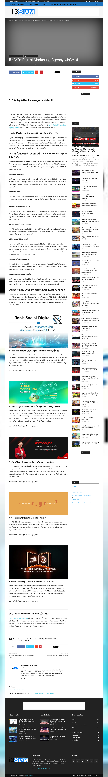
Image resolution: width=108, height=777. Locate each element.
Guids (38, 1)
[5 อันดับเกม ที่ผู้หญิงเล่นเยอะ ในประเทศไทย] (76, 387)
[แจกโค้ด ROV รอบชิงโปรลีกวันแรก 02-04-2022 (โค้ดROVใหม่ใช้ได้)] (76, 378)
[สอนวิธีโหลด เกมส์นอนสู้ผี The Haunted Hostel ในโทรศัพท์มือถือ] (76, 370)
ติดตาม (96, 80)
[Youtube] (98, 1)
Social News (75, 735)
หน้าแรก (11, 20)
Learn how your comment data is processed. (42, 693)
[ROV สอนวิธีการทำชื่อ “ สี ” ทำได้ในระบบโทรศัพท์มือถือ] (76, 214)
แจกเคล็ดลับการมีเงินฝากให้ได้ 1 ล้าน (57, 655)
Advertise (43, 1)
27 (98, 155)
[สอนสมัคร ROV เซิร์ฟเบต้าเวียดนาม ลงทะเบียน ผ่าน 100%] (76, 173)
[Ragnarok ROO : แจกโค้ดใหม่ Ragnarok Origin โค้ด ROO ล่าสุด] (76, 222)
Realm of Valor (76, 737)
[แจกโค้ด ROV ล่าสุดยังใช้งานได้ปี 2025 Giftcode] (76, 263)
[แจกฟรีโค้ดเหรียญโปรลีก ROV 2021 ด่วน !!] (76, 181)
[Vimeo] (92, 1)
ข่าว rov (74, 730)
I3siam (73, 727)
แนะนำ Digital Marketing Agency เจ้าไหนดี (19, 640)
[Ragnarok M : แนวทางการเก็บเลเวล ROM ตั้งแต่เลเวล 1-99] (76, 255)
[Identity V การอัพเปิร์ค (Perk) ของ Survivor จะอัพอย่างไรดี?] (76, 280)
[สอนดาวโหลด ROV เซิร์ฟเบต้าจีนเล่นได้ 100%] (76, 238)
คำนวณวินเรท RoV (77, 492)
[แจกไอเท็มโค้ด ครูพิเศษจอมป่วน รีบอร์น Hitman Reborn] (76, 428)
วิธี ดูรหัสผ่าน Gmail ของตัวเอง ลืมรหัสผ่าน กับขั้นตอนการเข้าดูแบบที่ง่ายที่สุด (90, 336)
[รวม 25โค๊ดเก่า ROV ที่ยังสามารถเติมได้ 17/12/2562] (76, 288)
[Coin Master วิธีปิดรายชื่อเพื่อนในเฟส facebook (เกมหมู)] (76, 313)
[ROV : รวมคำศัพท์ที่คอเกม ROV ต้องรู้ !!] (76, 296)
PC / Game (63, 4)
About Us (73, 4)
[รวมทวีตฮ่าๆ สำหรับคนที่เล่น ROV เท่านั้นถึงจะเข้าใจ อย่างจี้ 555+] (76, 444)
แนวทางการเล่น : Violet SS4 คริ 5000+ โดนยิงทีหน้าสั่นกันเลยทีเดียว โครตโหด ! (90, 345)
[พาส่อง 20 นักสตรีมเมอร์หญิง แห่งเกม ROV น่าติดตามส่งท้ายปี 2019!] (76, 321)
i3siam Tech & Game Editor (17, 64)
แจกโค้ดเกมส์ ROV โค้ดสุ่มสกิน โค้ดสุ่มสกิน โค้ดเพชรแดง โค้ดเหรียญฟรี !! (83, 151)
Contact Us (90, 775)
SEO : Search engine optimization (22, 20)
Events (33, 1)
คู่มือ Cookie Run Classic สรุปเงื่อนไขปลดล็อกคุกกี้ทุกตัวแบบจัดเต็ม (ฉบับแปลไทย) (27, 721)
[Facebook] (84, 1)
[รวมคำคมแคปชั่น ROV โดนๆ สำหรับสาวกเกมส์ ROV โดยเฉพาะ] (76, 247)
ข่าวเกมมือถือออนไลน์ (33, 4)
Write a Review (82, 775)
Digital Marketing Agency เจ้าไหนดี (39, 20)
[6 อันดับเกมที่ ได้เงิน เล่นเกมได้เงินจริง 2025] (76, 189)
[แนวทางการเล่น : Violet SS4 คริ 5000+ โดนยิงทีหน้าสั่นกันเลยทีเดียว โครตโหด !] (76, 345)
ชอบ (97, 76)
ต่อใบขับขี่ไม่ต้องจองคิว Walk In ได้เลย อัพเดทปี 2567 (22, 656)
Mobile (45, 4)
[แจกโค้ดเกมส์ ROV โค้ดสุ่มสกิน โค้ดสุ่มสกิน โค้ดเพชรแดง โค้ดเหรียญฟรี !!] (85, 137)
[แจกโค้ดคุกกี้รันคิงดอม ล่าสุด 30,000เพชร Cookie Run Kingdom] (76, 197)
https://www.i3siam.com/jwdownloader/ (82, 502)
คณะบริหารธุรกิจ (29, 775)
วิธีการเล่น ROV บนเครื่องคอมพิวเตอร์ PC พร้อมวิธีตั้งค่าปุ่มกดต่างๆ (90, 403)
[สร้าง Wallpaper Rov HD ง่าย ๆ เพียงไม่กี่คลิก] (76, 362)
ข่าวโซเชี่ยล (75, 740)
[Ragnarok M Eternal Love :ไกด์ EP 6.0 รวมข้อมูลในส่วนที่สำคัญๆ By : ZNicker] (76, 304)
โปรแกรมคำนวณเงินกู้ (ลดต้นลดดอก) (81, 495)
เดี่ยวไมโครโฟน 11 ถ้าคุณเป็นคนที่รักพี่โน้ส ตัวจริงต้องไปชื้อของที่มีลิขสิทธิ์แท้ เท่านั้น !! (90, 229)
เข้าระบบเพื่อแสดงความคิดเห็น (17, 689)
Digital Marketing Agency (19, 638)
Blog (48, 1)
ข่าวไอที (74, 722)
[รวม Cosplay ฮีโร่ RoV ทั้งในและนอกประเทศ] (76, 420)
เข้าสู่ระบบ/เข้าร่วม (27, 1)
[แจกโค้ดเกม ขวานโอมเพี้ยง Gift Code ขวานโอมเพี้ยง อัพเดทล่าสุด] (76, 436)
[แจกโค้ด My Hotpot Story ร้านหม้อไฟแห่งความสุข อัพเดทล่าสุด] (76, 205)
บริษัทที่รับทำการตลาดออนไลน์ (18, 618)
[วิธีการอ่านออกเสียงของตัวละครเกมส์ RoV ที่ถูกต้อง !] (76, 412)
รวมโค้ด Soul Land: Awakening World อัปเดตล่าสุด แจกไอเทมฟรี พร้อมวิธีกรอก (27, 729)
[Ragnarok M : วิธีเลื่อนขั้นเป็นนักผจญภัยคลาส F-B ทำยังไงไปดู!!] (76, 395)
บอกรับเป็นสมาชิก (94, 87)
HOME (12, 4)
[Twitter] (89, 1)
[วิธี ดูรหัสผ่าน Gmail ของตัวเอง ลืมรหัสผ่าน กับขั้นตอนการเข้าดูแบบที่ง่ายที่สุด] (76, 337)
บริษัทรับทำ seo (76, 486)
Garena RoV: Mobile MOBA (78, 146)
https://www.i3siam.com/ (26, 667)
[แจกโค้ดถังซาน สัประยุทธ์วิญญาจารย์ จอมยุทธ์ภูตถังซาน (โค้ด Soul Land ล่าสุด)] (76, 271)
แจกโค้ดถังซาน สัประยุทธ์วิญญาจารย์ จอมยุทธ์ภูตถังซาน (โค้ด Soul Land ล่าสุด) (90, 270)
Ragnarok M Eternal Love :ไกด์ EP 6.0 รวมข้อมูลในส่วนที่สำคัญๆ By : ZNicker (90, 303)
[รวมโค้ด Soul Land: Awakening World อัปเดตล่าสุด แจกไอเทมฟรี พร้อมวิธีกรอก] (13, 730)
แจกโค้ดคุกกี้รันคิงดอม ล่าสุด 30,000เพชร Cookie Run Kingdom (89, 196)
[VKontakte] (95, 1)
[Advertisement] (68, 12)
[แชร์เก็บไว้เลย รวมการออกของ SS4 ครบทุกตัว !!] (76, 329)
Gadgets (54, 4)
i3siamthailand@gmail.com (45, 769)
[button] (97, 4)
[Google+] (86, 1)
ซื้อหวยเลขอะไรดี (76, 499)
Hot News (20, 4)
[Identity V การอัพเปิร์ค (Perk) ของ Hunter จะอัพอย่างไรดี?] (76, 354)
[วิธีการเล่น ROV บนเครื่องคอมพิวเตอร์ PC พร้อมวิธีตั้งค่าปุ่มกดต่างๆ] (76, 403)
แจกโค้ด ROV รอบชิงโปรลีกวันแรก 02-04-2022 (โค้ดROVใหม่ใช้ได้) (90, 378)
